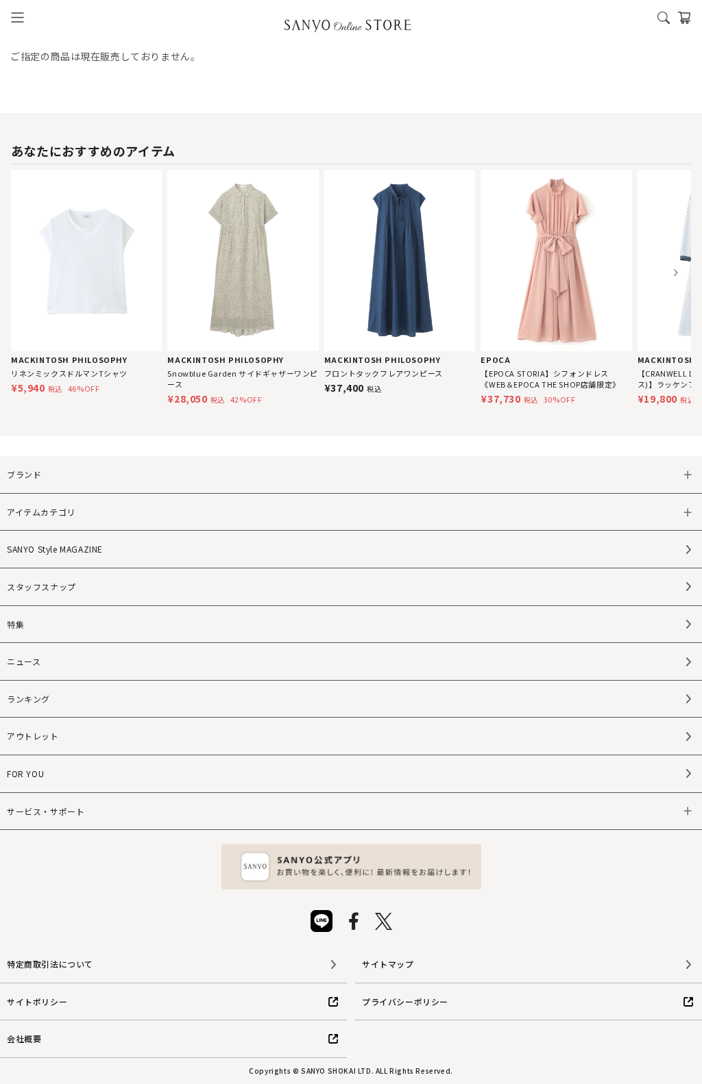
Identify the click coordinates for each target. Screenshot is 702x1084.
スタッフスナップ (41, 586)
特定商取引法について (50, 964)
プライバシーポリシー (405, 1001)
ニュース (23, 661)
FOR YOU (25, 773)
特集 (15, 624)
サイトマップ (388, 964)
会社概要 (24, 1038)
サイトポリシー (37, 1001)
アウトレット (33, 736)
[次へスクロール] (675, 272)
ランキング (28, 699)
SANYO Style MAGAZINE (55, 549)
